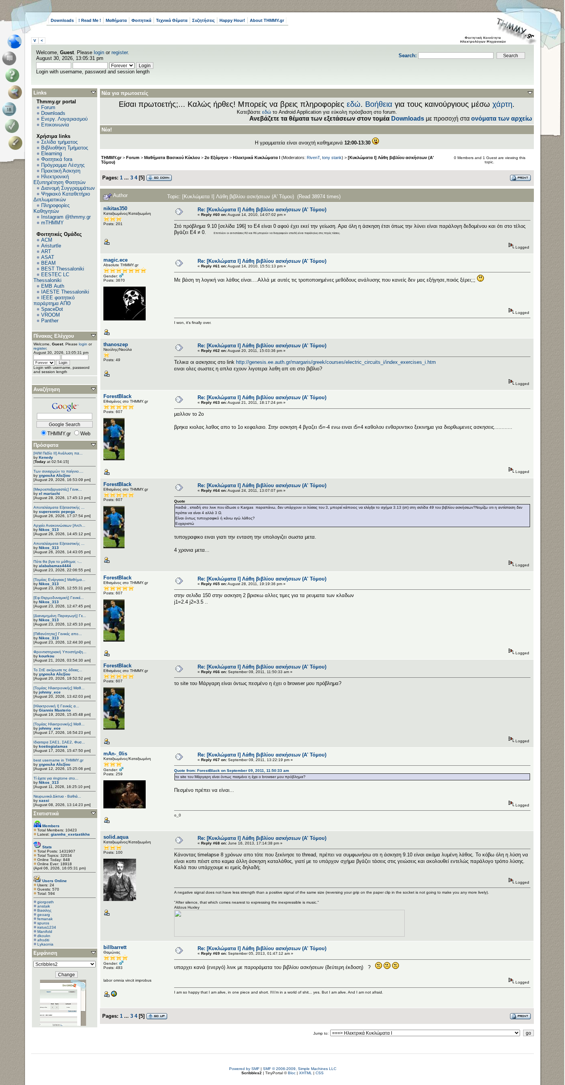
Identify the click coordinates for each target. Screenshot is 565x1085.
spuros (43, 923)
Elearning (51, 153)
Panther (49, 321)
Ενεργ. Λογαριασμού (64, 119)
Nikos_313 (49, 530)
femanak (45, 919)
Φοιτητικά (141, 20)
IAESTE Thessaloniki (65, 292)
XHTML (305, 1073)
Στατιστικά (46, 813)
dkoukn (43, 936)
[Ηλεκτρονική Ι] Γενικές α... (56, 706)
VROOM (50, 315)
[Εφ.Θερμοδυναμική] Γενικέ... (58, 598)
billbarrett (114, 947)
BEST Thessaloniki (62, 269)
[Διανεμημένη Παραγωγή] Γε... (59, 616)
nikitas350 (115, 208)
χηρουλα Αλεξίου (54, 475)
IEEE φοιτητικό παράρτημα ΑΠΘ (54, 300)
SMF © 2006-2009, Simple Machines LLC (299, 1069)
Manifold (44, 931)
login (99, 52)
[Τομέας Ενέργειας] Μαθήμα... (59, 579)
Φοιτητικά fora (56, 159)
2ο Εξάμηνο (216, 157)
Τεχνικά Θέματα (172, 20)
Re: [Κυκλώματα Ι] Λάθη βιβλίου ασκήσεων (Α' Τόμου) (262, 209)
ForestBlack (117, 396)
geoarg (43, 914)
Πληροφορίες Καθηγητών (51, 208)
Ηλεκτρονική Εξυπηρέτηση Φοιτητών (59, 179)
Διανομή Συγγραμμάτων (68, 188)
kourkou (46, 656)
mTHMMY (52, 223)
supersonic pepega (57, 511)
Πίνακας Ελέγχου (53, 336)
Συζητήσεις (203, 20)
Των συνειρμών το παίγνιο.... (58, 471)
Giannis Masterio (55, 710)
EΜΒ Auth (52, 286)
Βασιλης (44, 910)
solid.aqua (115, 837)
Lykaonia (45, 944)
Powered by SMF (244, 1069)
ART (46, 251)
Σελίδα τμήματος (59, 142)
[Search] (17, 92)
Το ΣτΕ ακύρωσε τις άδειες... (57, 670)
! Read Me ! (89, 20)
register (119, 52)
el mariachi (49, 493)
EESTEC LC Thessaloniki (51, 277)
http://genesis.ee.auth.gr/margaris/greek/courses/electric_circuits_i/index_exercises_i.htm (336, 362)
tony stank (332, 157)
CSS (320, 1073)
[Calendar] (10, 109)
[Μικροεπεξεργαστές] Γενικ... (57, 489)
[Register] (17, 143)
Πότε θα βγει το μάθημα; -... (57, 561)
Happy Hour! (232, 20)
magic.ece (115, 260)
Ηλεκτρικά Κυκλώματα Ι (256, 157)
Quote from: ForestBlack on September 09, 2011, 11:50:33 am (231, 770)
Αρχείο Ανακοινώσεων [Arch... (59, 525)
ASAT (47, 257)
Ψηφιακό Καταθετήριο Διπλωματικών (61, 196)
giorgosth (45, 902)
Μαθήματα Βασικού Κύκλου (172, 157)
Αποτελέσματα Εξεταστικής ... (59, 507)
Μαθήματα (116, 20)
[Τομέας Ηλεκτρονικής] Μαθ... (59, 688)
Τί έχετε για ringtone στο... (55, 778)
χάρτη (502, 104)
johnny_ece (50, 692)
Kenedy (46, 457)
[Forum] (10, 58)
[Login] (13, 126)
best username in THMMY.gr (58, 760)
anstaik (43, 906)
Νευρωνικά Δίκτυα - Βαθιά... (57, 796)
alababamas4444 (55, 566)
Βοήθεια (378, 104)
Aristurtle (51, 246)
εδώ (354, 104)
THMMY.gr (111, 157)
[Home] (17, 41)
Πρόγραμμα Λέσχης (63, 165)
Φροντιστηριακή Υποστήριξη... (59, 652)
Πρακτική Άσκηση (60, 171)
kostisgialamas (53, 746)
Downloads (62, 20)
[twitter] (114, 996)
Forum (48, 107)
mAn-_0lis (115, 754)
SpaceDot (52, 309)
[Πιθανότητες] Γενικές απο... (57, 634)
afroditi (43, 940)
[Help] (13, 75)
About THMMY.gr (267, 20)
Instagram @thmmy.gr (66, 217)
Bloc (292, 1073)
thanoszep (115, 344)
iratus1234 (46, 927)
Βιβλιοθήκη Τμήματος (64, 148)
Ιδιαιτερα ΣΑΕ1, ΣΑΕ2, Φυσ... (59, 742)
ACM (46, 240)
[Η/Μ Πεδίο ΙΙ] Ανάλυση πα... (58, 453)
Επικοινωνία (55, 125)
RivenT (313, 157)
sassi (44, 800)
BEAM (48, 263)
